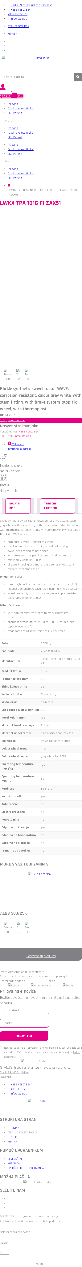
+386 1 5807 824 (29, 432)
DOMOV (12, 190)
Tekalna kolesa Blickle (21, 109)
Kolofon (4, 1243)
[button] (41, 120)
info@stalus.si (23, 436)
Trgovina (13, 104)
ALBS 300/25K (13, 913)
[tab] (18, 506)
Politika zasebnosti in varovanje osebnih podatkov (30, 1222)
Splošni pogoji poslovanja (15, 1232)
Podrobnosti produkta (41, 956)
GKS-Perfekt (15, 113)
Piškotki (4, 1253)
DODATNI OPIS (14, 506)
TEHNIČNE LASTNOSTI (51, 506)
